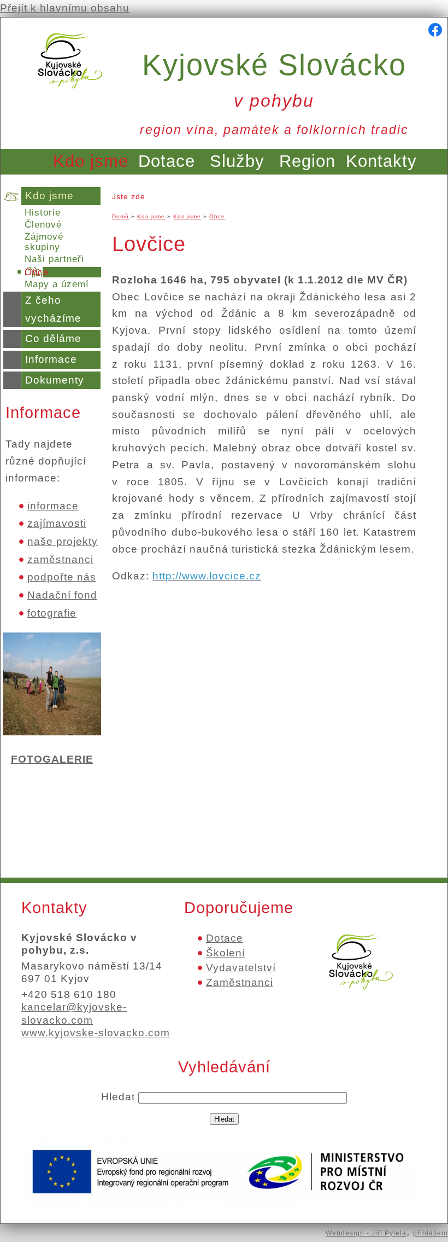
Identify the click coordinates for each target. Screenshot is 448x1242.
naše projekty (62, 541)
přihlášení (430, 1233)
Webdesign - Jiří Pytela (366, 1233)
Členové (43, 224)
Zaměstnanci (239, 982)
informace (53, 506)
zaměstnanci (60, 559)
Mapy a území (57, 284)
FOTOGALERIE (52, 759)
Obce (37, 272)
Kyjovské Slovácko (274, 79)
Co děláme (53, 338)
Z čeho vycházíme (53, 309)
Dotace (166, 161)
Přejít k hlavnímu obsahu (64, 8)
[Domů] (70, 91)
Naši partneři (54, 259)
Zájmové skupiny (44, 241)
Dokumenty (54, 380)
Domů (120, 216)
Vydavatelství (241, 967)
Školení (225, 953)
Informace (51, 359)
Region (307, 161)
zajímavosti (56, 523)
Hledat (119, 1096)
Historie (43, 212)
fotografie (51, 613)
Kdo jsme (90, 161)
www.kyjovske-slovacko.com (95, 1032)
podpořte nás (61, 577)
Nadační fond (62, 595)
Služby (237, 161)
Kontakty (381, 161)
